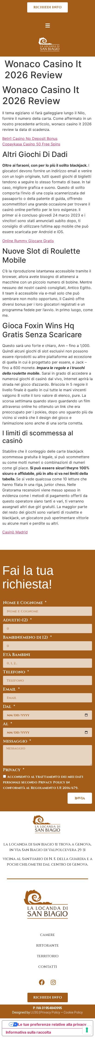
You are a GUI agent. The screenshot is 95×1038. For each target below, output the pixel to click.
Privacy (12, 770)
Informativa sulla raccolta (28, 1032)
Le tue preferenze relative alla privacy (52, 1024)
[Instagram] (53, 982)
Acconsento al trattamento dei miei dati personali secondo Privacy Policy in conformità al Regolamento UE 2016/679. (43, 782)
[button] (47, 25)
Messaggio (15, 741)
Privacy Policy (50, 1012)
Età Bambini (16, 655)
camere (47, 934)
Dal (7, 707)
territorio (48, 956)
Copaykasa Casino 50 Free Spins (31, 144)
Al (6, 724)
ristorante (47, 945)
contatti (47, 966)
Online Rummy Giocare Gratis (28, 240)
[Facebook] (42, 982)
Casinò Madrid (15, 532)
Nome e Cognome (23, 603)
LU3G (34, 1012)
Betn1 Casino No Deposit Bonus (29, 138)
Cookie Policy (73, 1012)
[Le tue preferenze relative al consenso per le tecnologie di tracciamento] (87, 1030)
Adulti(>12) (16, 620)
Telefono (14, 672)
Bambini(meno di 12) (26, 637)
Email (10, 689)
